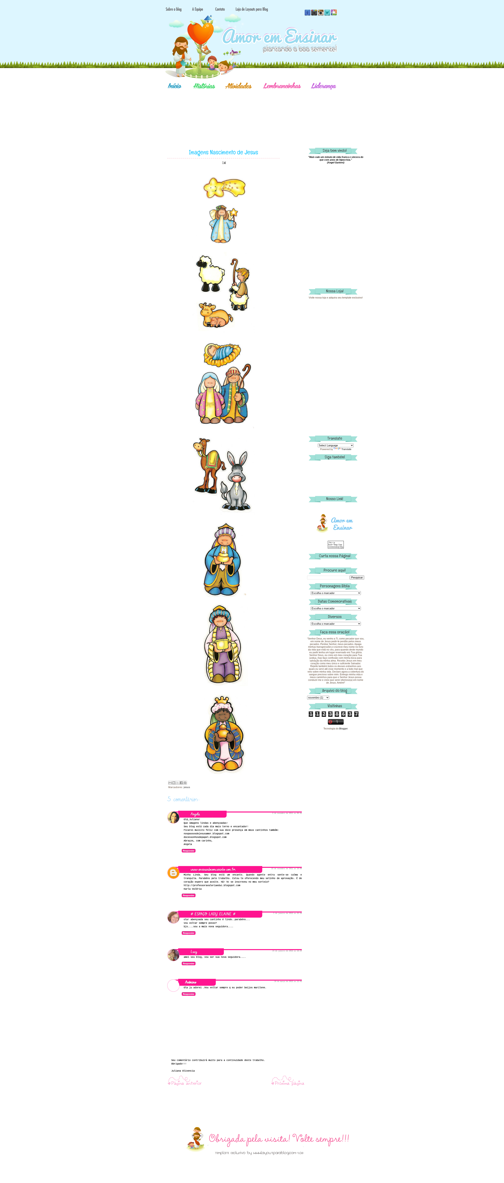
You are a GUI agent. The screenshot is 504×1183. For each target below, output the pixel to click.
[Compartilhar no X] (178, 783)
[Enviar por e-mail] (170, 783)
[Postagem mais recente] (184, 1085)
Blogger (343, 728)
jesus (187, 787)
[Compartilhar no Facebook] (181, 783)
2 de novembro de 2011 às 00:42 (287, 813)
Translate (346, 449)
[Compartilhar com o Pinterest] (185, 783)
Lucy (194, 951)
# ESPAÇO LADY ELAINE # (213, 914)
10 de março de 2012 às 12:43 (288, 982)
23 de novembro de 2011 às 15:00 (286, 869)
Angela (195, 814)
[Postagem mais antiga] (288, 1085)
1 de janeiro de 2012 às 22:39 (287, 913)
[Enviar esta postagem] (223, 162)
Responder (188, 850)
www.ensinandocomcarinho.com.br (213, 869)
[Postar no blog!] (174, 783)
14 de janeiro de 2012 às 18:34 (287, 951)
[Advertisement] (265, 113)
